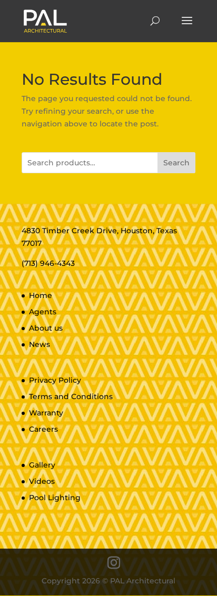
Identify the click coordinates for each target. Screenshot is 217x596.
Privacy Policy (55, 380)
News (39, 344)
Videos (42, 481)
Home (40, 295)
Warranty (46, 413)
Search (176, 162)
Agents (42, 311)
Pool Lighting (55, 497)
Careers (43, 429)
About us (46, 328)
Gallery (42, 465)
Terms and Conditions (71, 396)
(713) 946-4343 (48, 263)
